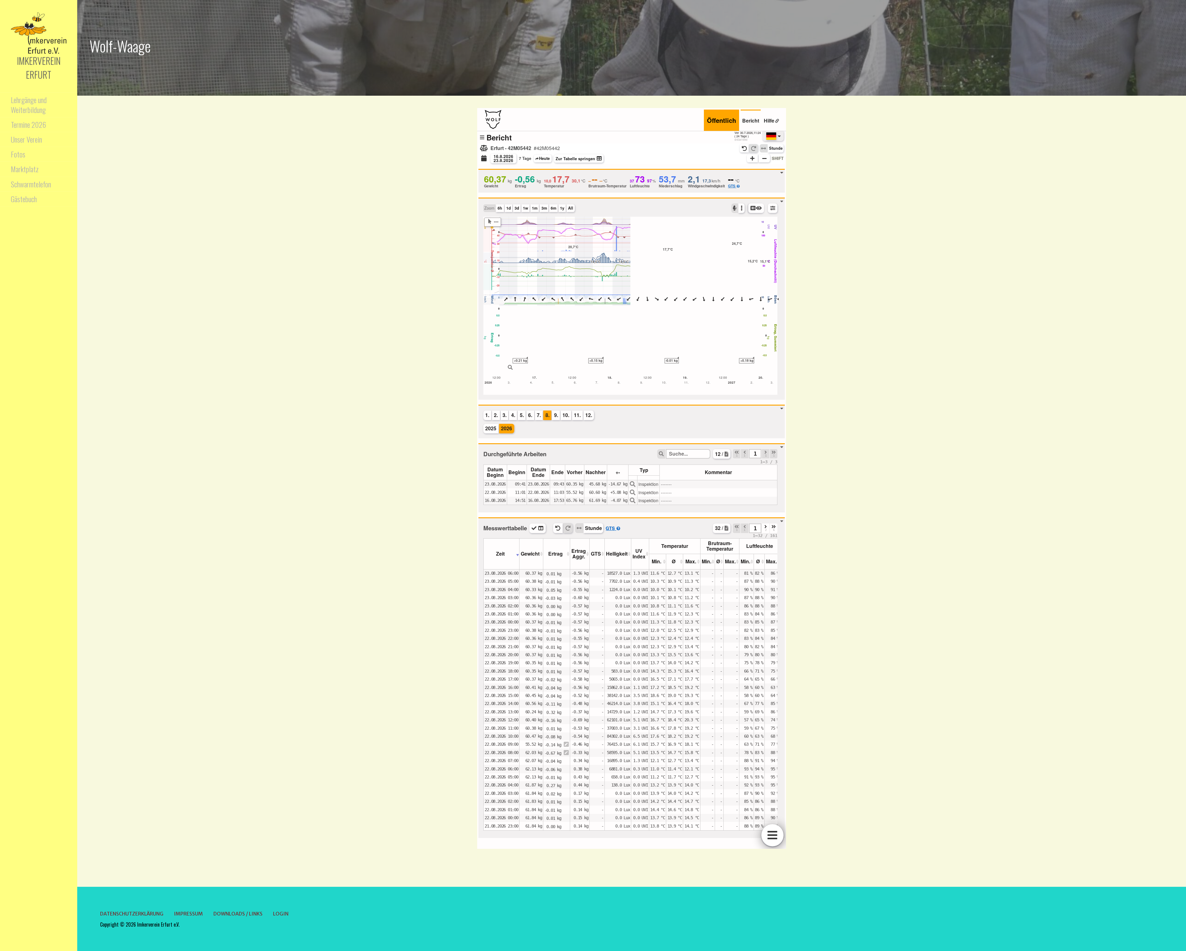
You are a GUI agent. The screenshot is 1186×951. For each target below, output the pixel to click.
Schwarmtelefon (31, 184)
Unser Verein (26, 139)
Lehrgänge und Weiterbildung (29, 104)
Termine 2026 (28, 124)
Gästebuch (24, 198)
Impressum (188, 914)
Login (280, 914)
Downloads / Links (238, 914)
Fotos (18, 154)
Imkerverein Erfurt (39, 67)
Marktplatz (25, 168)
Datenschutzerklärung (131, 914)
